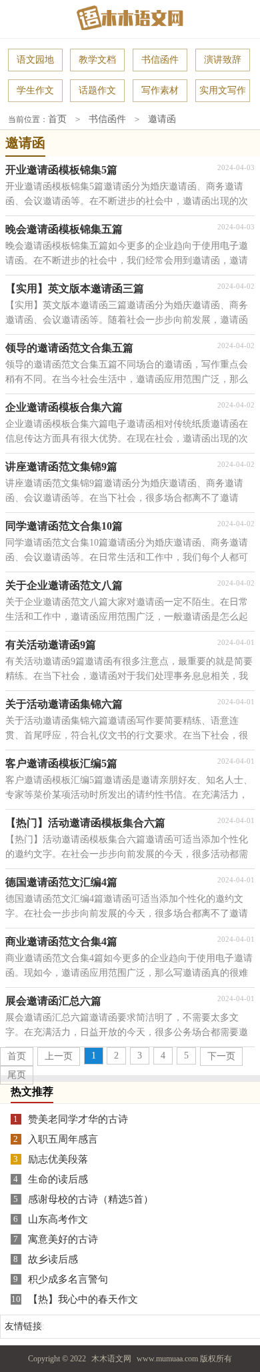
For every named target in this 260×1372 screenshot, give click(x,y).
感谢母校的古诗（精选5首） (90, 1199)
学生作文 (35, 90)
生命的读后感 (58, 1179)
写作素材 (160, 90)
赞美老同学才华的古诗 (78, 1119)
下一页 (221, 1056)
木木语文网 (111, 1358)
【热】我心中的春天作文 (83, 1299)
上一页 (59, 1056)
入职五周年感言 (63, 1139)
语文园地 (35, 60)
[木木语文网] (130, 17)
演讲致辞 (222, 60)
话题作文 (97, 90)
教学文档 (97, 60)
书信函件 (160, 60)
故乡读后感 (53, 1259)
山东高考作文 (58, 1219)
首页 (57, 119)
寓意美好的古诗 (63, 1239)
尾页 (16, 1075)
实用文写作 (222, 90)
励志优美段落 (58, 1159)
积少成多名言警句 (68, 1279)
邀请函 (162, 119)
